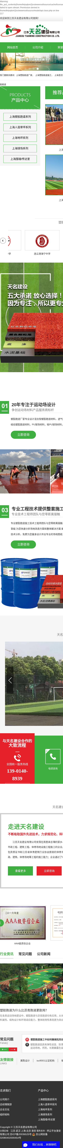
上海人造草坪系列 (20, 127)
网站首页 (12, 47)
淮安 (33, 1130)
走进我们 (5, 1090)
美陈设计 (25, 1060)
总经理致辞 (6, 1104)
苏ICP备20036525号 (21, 1134)
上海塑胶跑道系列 (20, 116)
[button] (26, 69)
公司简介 (4, 1099)
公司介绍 (37, 47)
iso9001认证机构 (45, 1060)
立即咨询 (23, 434)
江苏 (13, 1130)
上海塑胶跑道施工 (43, 75)
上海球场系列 (20, 148)
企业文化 (4, 1109)
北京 (28, 1130)
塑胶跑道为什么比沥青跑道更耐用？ (24, 1010)
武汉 (18, 1130)
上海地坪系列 (20, 137)
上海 (23, 1130)
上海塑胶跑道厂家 (24, 75)
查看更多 (20, 870)
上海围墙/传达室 (20, 159)
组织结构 (4, 1114)
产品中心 (43, 1090)
